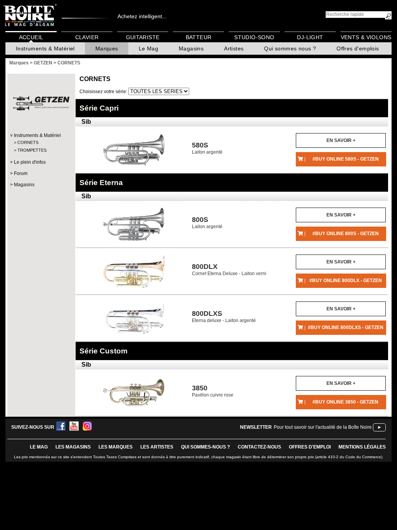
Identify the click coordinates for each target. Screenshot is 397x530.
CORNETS (27, 142)
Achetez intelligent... (142, 16)
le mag (39, 447)
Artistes (233, 48)
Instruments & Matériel (45, 48)
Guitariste (143, 37)
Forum (21, 173)
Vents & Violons (366, 37)
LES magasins (73, 447)
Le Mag (148, 48)
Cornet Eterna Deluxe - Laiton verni (229, 269)
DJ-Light (310, 37)
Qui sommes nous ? (290, 48)
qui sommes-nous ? (205, 447)
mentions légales (362, 447)
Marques (106, 48)
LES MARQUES (115, 447)
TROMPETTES (32, 150)
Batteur (199, 37)
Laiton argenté (207, 148)
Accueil (31, 37)
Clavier (87, 37)
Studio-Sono (254, 37)
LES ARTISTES (156, 447)
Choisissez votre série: (103, 91)
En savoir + (341, 140)
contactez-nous (259, 447)
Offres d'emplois (358, 48)
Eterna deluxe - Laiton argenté (224, 316)
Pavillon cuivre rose (212, 391)
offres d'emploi (310, 447)
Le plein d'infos (30, 162)
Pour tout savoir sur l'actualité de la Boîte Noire (323, 427)
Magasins (191, 48)
